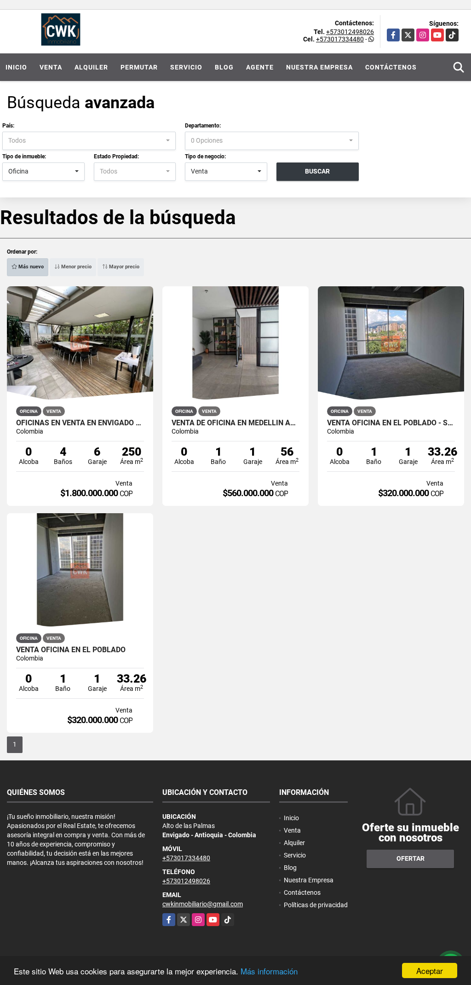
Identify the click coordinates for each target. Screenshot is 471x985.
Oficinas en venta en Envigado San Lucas (80, 423)
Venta (51, 67)
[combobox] (89, 141)
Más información (269, 971)
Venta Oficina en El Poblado (71, 650)
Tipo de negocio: (205, 156)
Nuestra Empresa (319, 67)
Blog (224, 67)
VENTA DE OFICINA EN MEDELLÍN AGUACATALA (235, 423)
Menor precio (76, 267)
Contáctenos (391, 67)
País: (8, 125)
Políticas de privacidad (316, 905)
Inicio (16, 67)
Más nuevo (30, 267)
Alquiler (91, 67)
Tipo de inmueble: (24, 156)
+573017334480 (340, 39)
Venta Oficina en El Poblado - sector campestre (391, 423)
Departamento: (203, 125)
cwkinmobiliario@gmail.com (202, 904)
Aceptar (429, 970)
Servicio (186, 67)
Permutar (139, 67)
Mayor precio (123, 267)
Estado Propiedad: (116, 156)
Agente (260, 67)
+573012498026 (350, 31)
